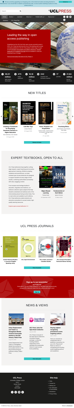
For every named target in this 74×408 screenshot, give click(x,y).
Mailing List (52, 385)
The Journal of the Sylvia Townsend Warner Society (63, 260)
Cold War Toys (28, 126)
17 (57, 74)
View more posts (37, 359)
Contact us (65, 1)
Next (72, 116)
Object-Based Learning (45, 192)
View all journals (37, 267)
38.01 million (8, 75)
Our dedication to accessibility (53, 388)
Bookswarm (70, 405)
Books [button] (11, 17)
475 (19, 74)
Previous (1, 116)
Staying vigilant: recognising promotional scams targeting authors (56, 331)
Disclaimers (52, 391)
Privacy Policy (53, 394)
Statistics (5, 20)
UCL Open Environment (28, 259)
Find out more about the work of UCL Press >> (20, 56)
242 (42, 74)
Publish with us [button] (40, 17)
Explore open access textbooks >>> (18, 206)
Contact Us (52, 383)
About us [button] (29, 17)
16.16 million (32, 75)
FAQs (50, 381)
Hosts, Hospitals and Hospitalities (45, 127)
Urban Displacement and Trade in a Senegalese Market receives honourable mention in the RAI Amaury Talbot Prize (15, 332)
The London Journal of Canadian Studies (46, 260)
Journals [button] (19, 17)
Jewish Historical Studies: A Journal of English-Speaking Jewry (10, 261)
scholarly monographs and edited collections (23, 50)
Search (20, 11)
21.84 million (69, 75)
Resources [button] (51, 17)
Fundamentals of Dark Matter (59, 192)
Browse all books (37, 142)
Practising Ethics (63, 126)
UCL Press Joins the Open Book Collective (36, 329)
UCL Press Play (15, 20)
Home (4, 17)
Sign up (37, 292)
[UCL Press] (60, 11)
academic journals (20, 51)
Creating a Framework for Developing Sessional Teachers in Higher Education (10, 129)
